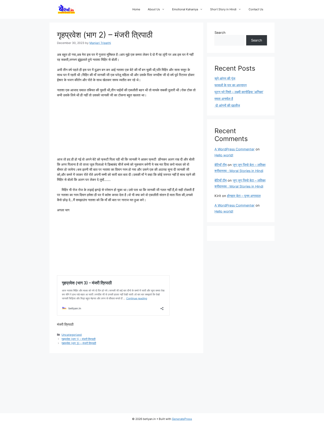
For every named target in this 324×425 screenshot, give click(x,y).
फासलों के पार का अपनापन (230, 85)
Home (136, 9)
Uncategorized (72, 335)
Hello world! (223, 155)
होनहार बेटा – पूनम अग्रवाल (244, 196)
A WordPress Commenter (234, 149)
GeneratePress (182, 419)
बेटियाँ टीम (220, 165)
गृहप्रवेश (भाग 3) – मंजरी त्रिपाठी (79, 343)
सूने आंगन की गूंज (224, 78)
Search (220, 33)
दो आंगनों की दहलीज (227, 105)
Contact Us (256, 9)
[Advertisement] (126, 129)
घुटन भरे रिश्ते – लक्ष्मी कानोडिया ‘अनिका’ (238, 92)
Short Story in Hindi (223, 9)
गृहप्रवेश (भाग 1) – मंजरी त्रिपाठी (78, 339)
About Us (154, 9)
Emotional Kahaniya (185, 9)
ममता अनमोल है (223, 99)
